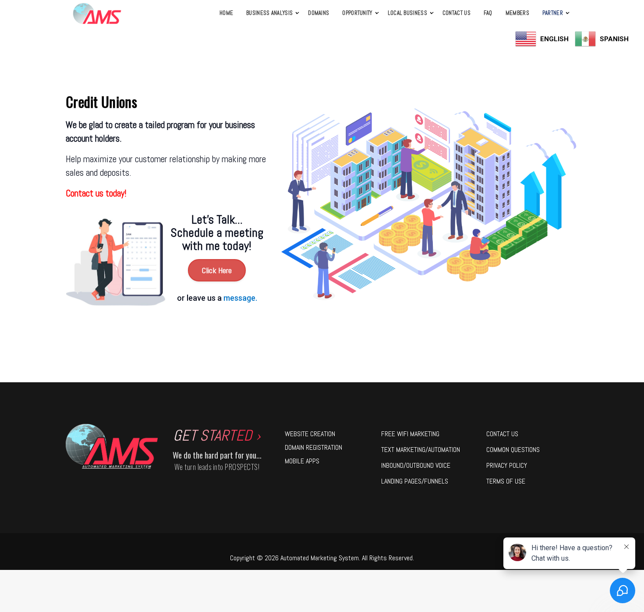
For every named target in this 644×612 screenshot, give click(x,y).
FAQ (488, 13)
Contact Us (456, 13)
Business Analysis (269, 13)
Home (226, 13)
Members (517, 13)
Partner (552, 13)
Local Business (407, 13)
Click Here (217, 270)
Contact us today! (96, 193)
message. (240, 297)
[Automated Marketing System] (97, 14)
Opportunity (357, 13)
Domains (318, 13)
